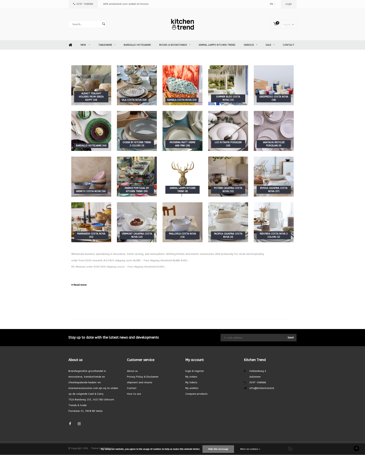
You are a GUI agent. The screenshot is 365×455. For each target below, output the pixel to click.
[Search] (103, 24)
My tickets (191, 382)
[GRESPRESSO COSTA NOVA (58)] (274, 85)
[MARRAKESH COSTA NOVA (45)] (91, 222)
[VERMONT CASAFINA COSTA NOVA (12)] (137, 222)
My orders (191, 376)
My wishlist (191, 388)
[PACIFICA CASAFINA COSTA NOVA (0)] (228, 222)
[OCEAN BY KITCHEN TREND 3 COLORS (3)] (137, 130)
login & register (194, 371)
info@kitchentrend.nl (261, 388)
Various (249, 44)
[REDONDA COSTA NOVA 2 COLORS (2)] (274, 222)
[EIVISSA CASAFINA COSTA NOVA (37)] (274, 176)
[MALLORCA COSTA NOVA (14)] (182, 222)
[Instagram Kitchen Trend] (79, 424)
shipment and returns (139, 382)
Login (289, 3)
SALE (268, 44)
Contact (288, 44)
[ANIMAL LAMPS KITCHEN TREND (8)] (182, 176)
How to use (134, 393)
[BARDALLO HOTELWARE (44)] (91, 130)
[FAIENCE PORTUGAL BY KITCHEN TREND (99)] (137, 176)
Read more (80, 284)
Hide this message (218, 449)
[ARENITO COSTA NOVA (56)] (91, 176)
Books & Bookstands (173, 44)
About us (132, 371)
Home (70, 45)
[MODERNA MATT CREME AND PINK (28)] (182, 130)
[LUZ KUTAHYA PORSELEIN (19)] (228, 130)
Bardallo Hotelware (137, 44)
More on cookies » (250, 449)
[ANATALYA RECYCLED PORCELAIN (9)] (274, 130)
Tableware (105, 44)
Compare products (196, 393)
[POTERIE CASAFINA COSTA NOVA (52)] (228, 176)
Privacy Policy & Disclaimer (143, 376)
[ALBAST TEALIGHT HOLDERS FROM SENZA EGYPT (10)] (91, 85)
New (84, 44)
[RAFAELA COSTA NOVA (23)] (182, 85)
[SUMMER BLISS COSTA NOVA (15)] (228, 85)
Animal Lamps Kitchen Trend (217, 44)
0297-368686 (84, 3)
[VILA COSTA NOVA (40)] (137, 85)
